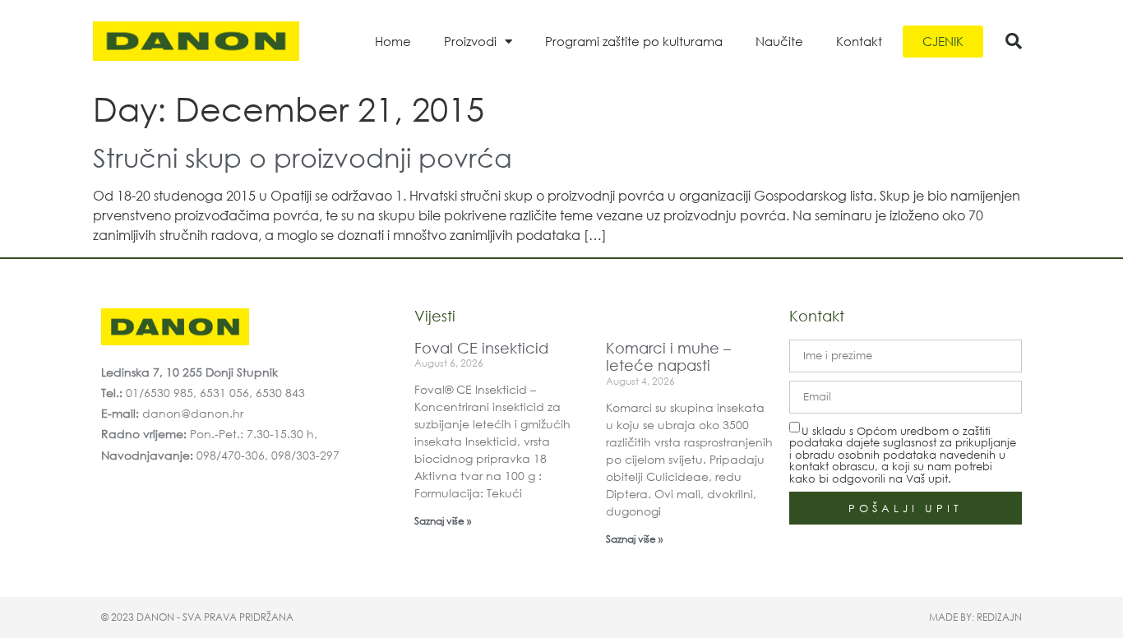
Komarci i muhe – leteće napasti (668, 357)
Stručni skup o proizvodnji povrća (302, 157)
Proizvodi (470, 41)
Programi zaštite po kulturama (634, 41)
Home (393, 41)
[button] (1013, 41)
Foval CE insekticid (481, 348)
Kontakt (859, 41)
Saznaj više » (442, 521)
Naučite (779, 41)
